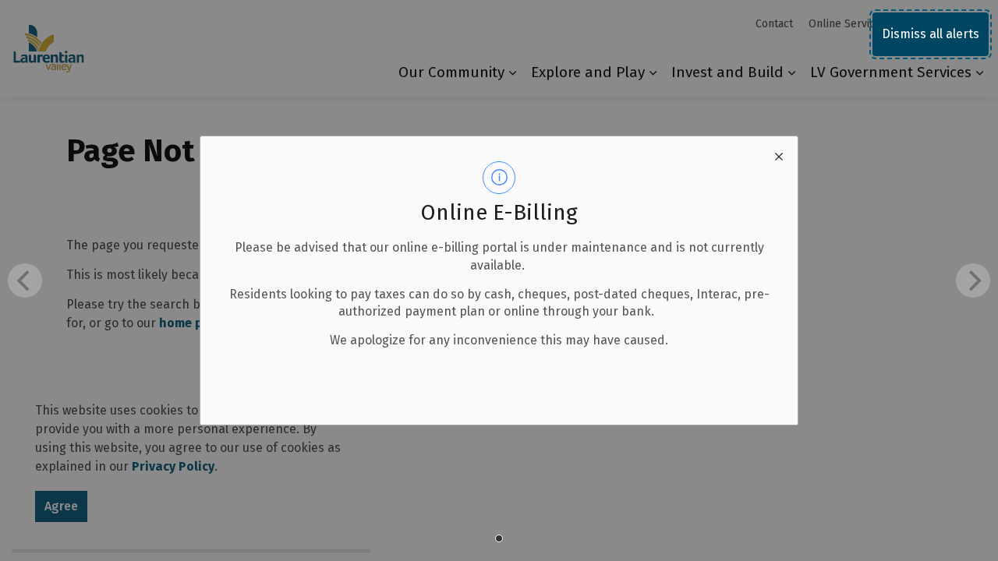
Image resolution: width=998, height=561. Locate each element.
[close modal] (779, 155)
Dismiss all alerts (930, 33)
